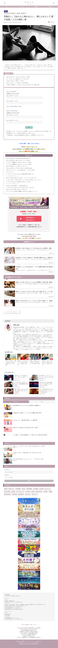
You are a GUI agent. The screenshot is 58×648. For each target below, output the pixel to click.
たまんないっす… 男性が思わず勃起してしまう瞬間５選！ (25, 420)
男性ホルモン (39, 491)
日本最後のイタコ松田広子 (25, 631)
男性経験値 (30, 488)
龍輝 (6, 488)
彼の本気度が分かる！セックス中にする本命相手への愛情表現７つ (27, 405)
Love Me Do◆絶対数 (25, 630)
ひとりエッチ (21, 6)
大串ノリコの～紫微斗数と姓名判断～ (29, 634)
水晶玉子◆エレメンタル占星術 (34, 627)
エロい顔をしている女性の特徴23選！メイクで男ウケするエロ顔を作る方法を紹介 (30, 434)
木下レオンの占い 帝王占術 (22, 627)
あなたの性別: (10, 106)
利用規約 (23, 641)
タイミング (48, 488)
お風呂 (14, 491)
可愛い (46, 491)
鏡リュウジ (12, 488)
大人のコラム (16, 401)
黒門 (33, 491)
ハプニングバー (21, 491)
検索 (29, 480)
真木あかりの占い (33, 630)
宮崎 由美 (52, 22)
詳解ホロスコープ (31, 635)
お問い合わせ (39, 641)
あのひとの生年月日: (12, 111)
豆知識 (42, 488)
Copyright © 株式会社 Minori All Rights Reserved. (29, 644)
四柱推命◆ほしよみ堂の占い (35, 637)
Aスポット (28, 494)
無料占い (24, 13)
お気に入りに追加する (12, 311)
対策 (24, 488)
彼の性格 (15, 494)
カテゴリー (7, 475)
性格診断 (18, 488)
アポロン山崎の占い (24, 633)
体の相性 (7, 13)
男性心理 (36, 6)
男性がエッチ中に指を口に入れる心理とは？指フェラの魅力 (25, 427)
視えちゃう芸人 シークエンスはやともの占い (28, 629)
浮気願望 (36, 488)
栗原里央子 (22, 494)
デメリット (35, 494)
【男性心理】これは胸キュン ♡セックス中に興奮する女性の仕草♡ (27, 412)
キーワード (7, 469)
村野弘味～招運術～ (34, 631)
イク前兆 (28, 491)
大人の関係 (8, 491)
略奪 (51, 491)
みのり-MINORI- (35, 642)
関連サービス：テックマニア (26, 642)
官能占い (13, 13)
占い (7, 6)
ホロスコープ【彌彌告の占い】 (23, 637)
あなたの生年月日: (11, 91)
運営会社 (18, 641)
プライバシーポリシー (30, 641)
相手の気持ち (8, 494)
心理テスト (51, 6)
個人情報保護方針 (20, 135)
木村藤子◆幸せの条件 (33, 633)
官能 (6, 11)
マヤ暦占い (25, 635)
